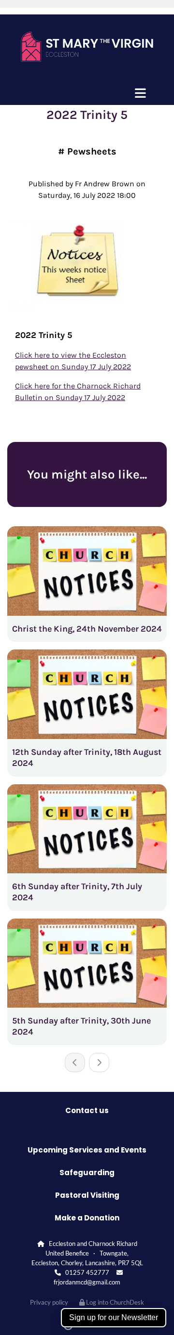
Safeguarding (87, 1172)
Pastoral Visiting (87, 1195)
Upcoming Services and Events (87, 1150)
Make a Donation (87, 1218)
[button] (87, 93)
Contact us (87, 1110)
